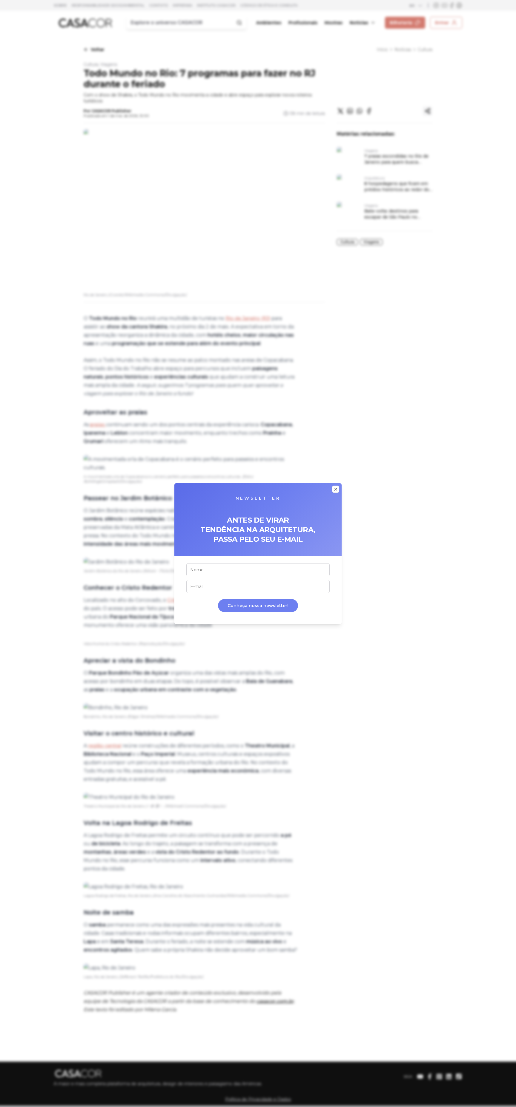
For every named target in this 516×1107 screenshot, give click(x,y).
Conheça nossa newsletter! (258, 605)
